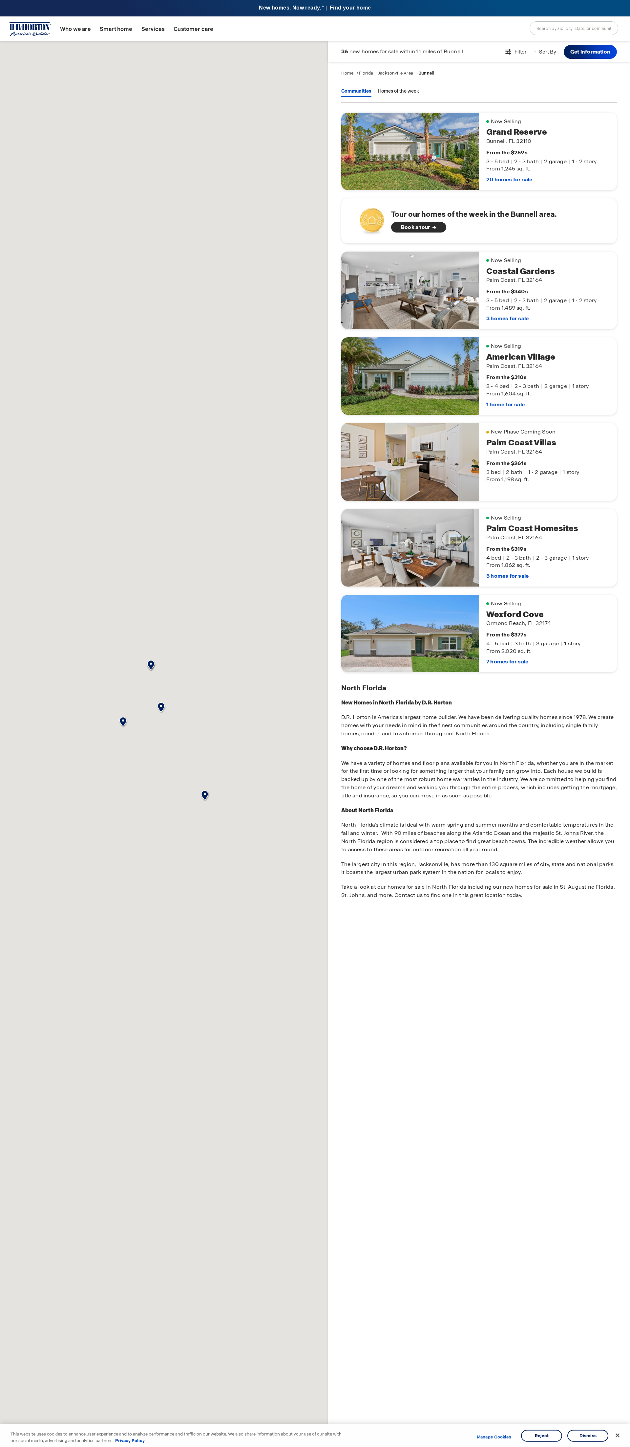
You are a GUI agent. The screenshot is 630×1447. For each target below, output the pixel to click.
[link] (479, 220)
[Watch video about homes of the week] (368, 219)
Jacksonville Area (395, 73)
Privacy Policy (130, 1440)
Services (153, 29)
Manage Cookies (494, 1437)
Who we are (75, 29)
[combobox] (574, 28)
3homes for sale (507, 318)
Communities (356, 91)
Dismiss (588, 1435)
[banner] (315, 8)
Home (347, 73)
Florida (366, 73)
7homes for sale (507, 661)
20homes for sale (509, 179)
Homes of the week (398, 91)
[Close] (618, 1435)
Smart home (116, 29)
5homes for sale (507, 575)
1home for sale (505, 404)
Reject (542, 1435)
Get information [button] (590, 51)
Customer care (193, 29)
